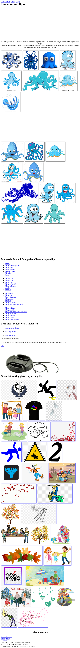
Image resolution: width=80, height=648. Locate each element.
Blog (2, 2)
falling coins (9, 299)
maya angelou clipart (12, 328)
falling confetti (9, 310)
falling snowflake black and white (16, 312)
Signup (13, 2)
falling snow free (10, 313)
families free (9, 280)
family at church (10, 297)
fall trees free (9, 278)
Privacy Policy (5, 639)
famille (7, 288)
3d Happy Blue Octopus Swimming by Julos (9, 107)
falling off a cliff (10, 284)
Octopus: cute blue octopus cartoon (12, 158)
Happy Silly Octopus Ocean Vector (67, 66)
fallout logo (8, 267)
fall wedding (9, 293)
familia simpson (10, 269)
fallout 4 (7, 264)
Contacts (7, 2)
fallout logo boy (10, 315)
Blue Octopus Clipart (31, 158)
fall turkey (8, 273)
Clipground (10, 641)
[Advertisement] (40, 23)
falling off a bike (10, 302)
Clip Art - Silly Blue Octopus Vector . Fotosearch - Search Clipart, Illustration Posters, (33, 218)
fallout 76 (8, 290)
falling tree (8, 295)
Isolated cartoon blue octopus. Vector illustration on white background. (10, 86)
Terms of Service (6, 637)
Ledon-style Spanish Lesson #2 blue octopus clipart (55, 157)
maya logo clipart (10, 331)
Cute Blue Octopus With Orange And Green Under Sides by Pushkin (66, 86)
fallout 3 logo (9, 317)
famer (7, 275)
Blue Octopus (28, 67)
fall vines (8, 301)
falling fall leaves (10, 286)
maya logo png (10, 335)
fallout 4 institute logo (12, 319)
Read (2, 346)
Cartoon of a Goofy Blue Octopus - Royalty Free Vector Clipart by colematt (11, 177)
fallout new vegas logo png (14, 304)
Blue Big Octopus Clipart (9, 220)
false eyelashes (10, 271)
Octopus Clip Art (49, 220)
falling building (10, 308)
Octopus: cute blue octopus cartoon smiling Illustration (32, 178)
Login (18, 2)
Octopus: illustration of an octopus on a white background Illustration (65, 198)
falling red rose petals (12, 265)
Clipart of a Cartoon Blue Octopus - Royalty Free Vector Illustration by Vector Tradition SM (11, 65)
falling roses (9, 282)
